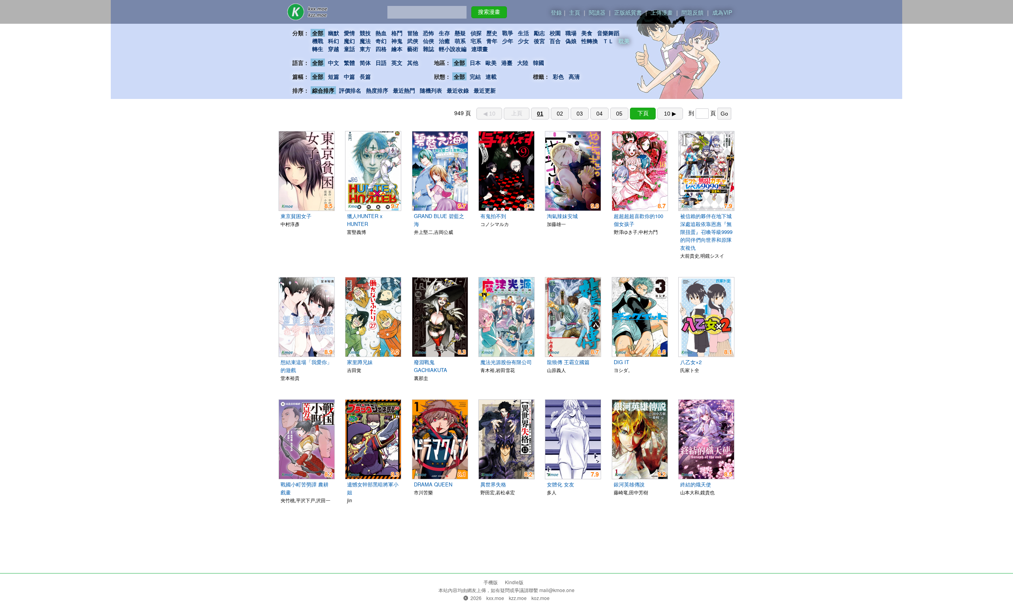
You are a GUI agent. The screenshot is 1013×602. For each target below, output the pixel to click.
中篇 (349, 76)
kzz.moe (518, 597)
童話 (349, 49)
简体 (365, 62)
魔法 (365, 41)
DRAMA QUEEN (433, 484)
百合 (555, 41)
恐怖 (428, 33)
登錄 (556, 12)
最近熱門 (404, 90)
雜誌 (428, 49)
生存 (444, 33)
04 (599, 113)
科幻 (333, 41)
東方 (365, 49)
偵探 (476, 33)
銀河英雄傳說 (629, 484)
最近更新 (484, 90)
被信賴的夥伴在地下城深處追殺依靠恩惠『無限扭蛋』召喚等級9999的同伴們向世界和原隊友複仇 (706, 231)
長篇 (365, 76)
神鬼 (397, 41)
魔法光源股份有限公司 (506, 362)
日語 (381, 62)
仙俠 (428, 41)
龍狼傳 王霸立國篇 (568, 362)
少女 (523, 41)
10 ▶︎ (670, 113)
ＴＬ (608, 41)
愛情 (349, 33)
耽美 (624, 41)
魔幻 (349, 41)
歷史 (492, 33)
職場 (571, 33)
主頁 (574, 12)
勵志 (539, 33)
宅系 (476, 41)
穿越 (333, 49)
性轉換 (589, 41)
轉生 (318, 49)
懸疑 (460, 33)
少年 (508, 41)
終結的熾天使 (695, 484)
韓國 (538, 62)
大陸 (523, 62)
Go (724, 113)
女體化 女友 (560, 484)
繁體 (349, 62)
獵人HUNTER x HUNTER (365, 220)
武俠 (413, 41)
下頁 (643, 113)
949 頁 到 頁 (591, 113)
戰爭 (508, 33)
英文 (397, 62)
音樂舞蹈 (608, 33)
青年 (492, 41)
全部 (318, 33)
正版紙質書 (628, 12)
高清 (574, 76)
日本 (475, 62)
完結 (475, 76)
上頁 (516, 113)
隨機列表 (431, 90)
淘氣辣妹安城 (562, 216)
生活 (523, 33)
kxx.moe (495, 597)
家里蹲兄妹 (360, 362)
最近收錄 (457, 90)
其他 (413, 62)
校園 (555, 33)
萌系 (460, 41)
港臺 (507, 62)
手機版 (491, 582)
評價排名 (350, 90)
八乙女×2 (691, 362)
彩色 (558, 76)
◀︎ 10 (489, 113)
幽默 (333, 33)
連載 (491, 76)
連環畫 (479, 49)
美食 (587, 33)
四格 (381, 49)
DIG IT (621, 362)
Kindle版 (514, 582)
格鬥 (397, 33)
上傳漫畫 (662, 12)
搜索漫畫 (489, 12)
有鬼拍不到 (493, 216)
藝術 (413, 49)
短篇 (333, 76)
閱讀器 (597, 12)
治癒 (444, 41)
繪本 (397, 49)
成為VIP (722, 12)
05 (619, 113)
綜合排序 (323, 90)
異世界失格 (493, 484)
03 (580, 113)
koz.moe (540, 597)
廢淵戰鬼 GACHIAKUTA (430, 366)
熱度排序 (377, 90)
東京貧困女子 (296, 216)
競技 (365, 33)
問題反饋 (692, 12)
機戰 (318, 41)
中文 (333, 62)
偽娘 (571, 41)
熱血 (381, 33)
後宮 (539, 41)
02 (560, 113)
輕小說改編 (452, 49)
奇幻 (381, 41)
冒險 (413, 33)
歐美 (491, 62)
